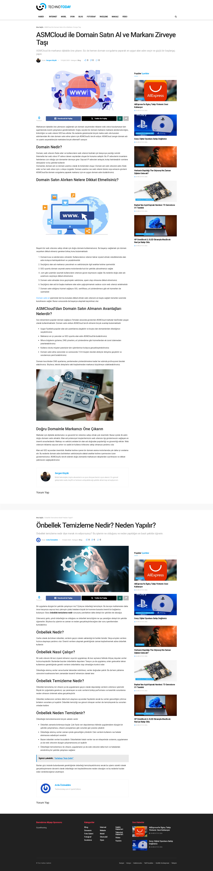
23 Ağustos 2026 (141, 211)
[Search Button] (176, 17)
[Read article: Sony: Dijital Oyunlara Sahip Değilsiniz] (155, 125)
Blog (81, 17)
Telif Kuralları (148, 863)
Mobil (63, 17)
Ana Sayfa (39, 27)
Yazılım (118, 841)
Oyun (72, 17)
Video (124, 17)
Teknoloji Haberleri (144, 133)
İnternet (53, 17)
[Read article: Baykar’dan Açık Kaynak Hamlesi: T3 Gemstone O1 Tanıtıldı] (155, 191)
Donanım (88, 830)
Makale (115, 17)
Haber (41, 17)
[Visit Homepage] (53, 6)
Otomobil (103, 837)
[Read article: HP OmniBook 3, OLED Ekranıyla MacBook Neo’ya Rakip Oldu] (155, 225)
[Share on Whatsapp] (120, 118)
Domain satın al (42, 298)
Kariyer (121, 863)
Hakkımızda (137, 863)
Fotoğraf (91, 17)
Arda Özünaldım (52, 540)
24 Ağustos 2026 (141, 110)
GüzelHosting (41, 828)
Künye (128, 863)
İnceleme (104, 17)
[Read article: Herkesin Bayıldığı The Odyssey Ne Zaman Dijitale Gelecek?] (155, 157)
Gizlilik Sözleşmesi (162, 863)
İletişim (174, 863)
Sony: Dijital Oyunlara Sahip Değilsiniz (150, 139)
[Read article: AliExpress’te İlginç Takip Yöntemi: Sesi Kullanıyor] (155, 90)
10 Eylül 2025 (66, 540)
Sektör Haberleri (119, 828)
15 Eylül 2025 (65, 60)
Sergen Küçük (51, 60)
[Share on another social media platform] (126, 118)
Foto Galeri (88, 834)
